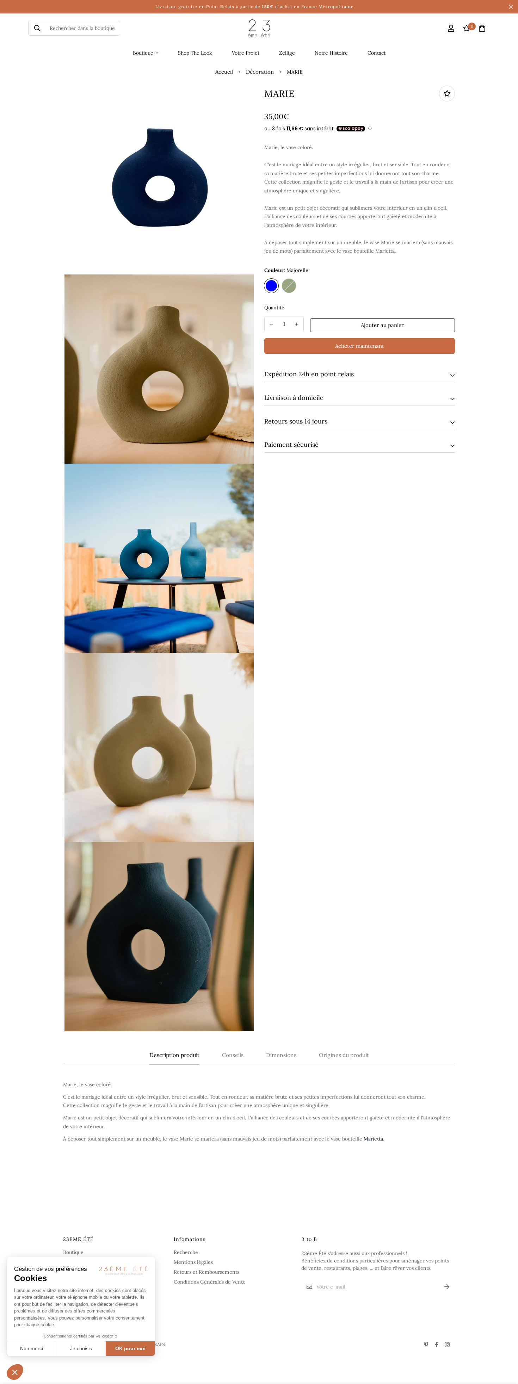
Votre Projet (245, 53)
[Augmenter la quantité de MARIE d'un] (297, 324)
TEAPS (158, 1344)
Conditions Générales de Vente (210, 1282)
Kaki (289, 285)
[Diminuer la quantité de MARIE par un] (271, 324)
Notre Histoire (331, 53)
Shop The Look (195, 53)
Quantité (274, 307)
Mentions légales (193, 1262)
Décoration (260, 71)
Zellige (287, 53)
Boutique (143, 53)
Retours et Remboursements (206, 1272)
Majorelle (271, 285)
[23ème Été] (259, 28)
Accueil (224, 71)
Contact (377, 53)
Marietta (373, 1139)
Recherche (186, 1252)
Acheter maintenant (359, 345)
